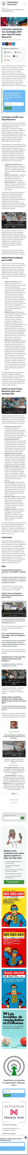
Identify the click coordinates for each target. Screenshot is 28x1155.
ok (22, 818)
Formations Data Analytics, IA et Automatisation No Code (11, 1129)
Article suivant (14, 802)
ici (24, 254)
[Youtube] (14, 794)
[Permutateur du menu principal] (25, 3)
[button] (14, 882)
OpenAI (12, 533)
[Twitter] (16, 794)
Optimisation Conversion (12, 3)
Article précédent (14, 799)
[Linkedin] (12, 794)
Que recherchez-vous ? (10, 815)
